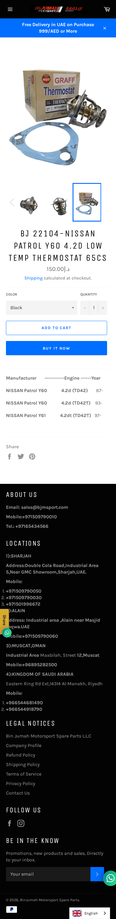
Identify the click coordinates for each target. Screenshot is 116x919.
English (91, 913)
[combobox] (89, 913)
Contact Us (18, 793)
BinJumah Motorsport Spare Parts (49, 900)
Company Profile (23, 745)
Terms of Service (23, 774)
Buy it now (56, 348)
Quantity (88, 294)
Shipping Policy (23, 764)
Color (11, 294)
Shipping (33, 278)
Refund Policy (20, 755)
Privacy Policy (20, 783)
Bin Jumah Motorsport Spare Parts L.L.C (48, 736)
